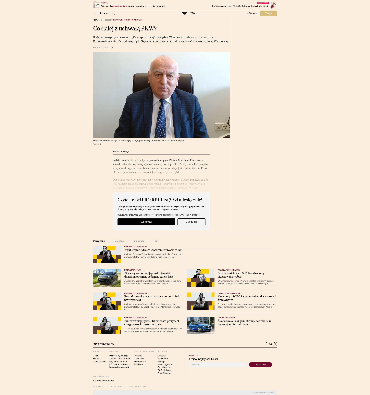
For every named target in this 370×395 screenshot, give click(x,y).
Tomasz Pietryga (121, 151)
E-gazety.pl (163, 358)
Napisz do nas (99, 361)
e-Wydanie (252, 13)
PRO (192, 13)
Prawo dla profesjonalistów (127, 20)
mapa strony (98, 386)
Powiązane (99, 241)
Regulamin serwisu (118, 361)
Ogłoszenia (139, 358)
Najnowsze (139, 241)
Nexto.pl (161, 361)
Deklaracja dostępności (119, 367)
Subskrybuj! (146, 221)
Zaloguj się (191, 221)
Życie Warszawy (165, 373)
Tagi (155, 241)
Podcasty (108, 20)
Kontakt (96, 358)
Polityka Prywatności (118, 356)
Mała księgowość (165, 364)
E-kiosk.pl (162, 356)
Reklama (138, 356)
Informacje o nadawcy (119, 364)
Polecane (119, 241)
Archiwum (138, 364)
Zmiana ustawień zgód (119, 358)
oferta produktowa (137, 386)
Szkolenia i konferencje (103, 380)
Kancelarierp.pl (164, 367)
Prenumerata (140, 361)
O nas (95, 356)
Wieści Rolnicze (165, 370)
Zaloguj (268, 13)
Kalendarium (116, 386)
